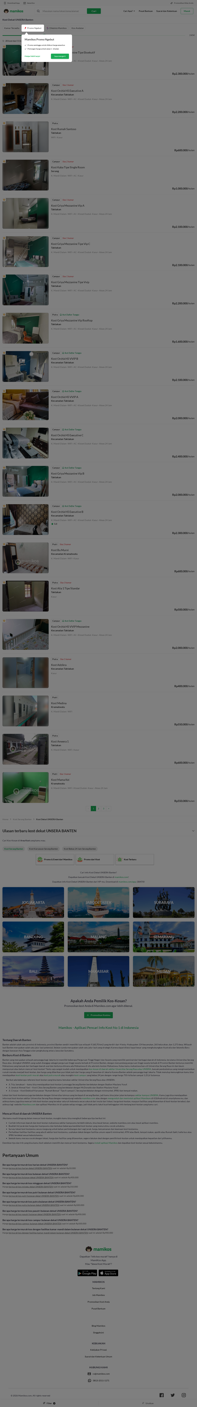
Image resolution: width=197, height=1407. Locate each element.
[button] (32, 28)
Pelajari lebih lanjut (32, 56)
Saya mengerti (60, 56)
